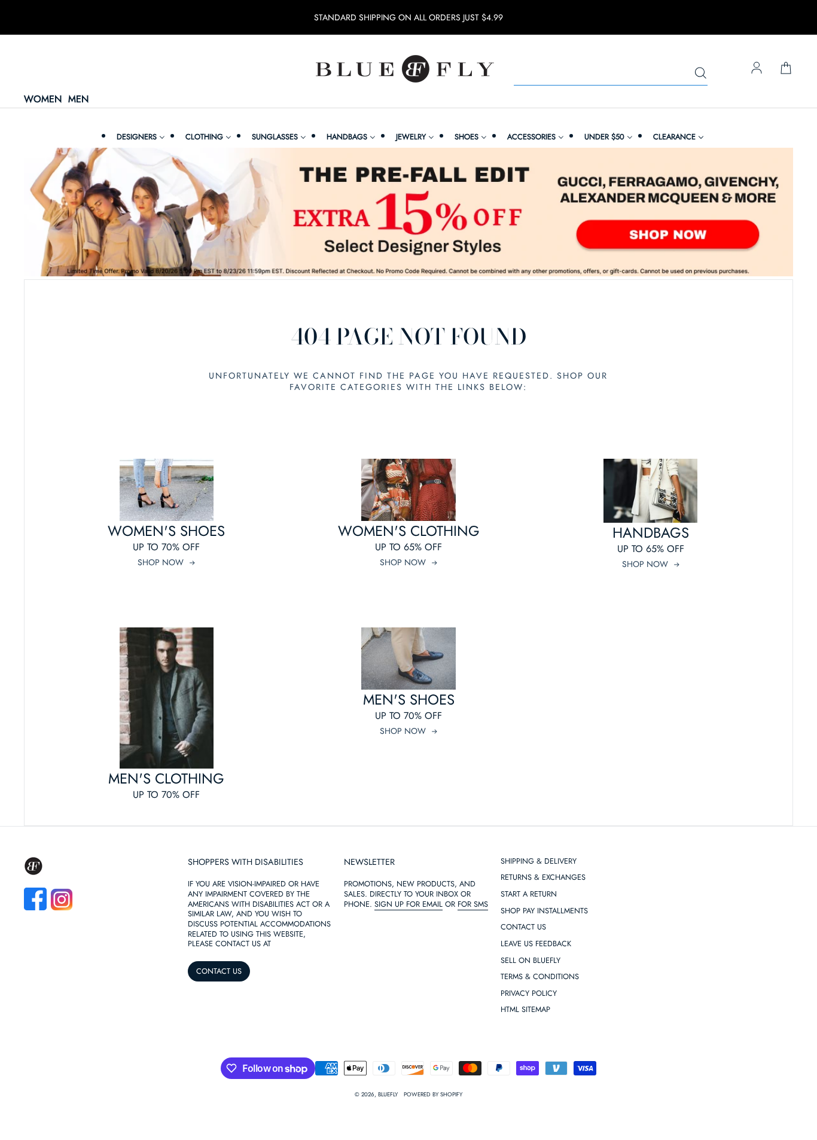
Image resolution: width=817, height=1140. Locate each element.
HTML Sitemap (525, 1010)
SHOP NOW (161, 562)
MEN (78, 99)
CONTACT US (219, 971)
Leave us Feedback (536, 944)
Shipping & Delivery (539, 861)
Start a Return (529, 894)
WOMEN (43, 99)
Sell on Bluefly (530, 961)
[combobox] (611, 74)
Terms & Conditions (540, 977)
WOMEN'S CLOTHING (409, 530)
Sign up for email (408, 904)
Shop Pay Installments (544, 911)
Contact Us (523, 927)
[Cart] (786, 69)
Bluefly (388, 1094)
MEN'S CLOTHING (166, 778)
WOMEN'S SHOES (166, 530)
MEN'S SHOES (409, 699)
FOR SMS (473, 904)
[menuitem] (139, 137)
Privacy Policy (529, 994)
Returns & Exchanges (543, 878)
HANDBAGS (650, 532)
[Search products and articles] (700, 74)
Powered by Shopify (433, 1094)
